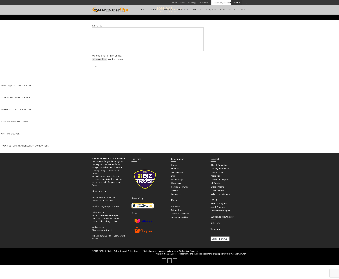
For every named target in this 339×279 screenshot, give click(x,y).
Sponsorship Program (220, 210)
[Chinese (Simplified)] (212, 235)
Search (236, 2)
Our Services (177, 172)
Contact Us (204, 2)
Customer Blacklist (179, 217)
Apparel (168, 9)
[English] (214, 235)
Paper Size (215, 175)
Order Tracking (217, 186)
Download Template (220, 179)
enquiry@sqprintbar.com (109, 206)
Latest (195, 9)
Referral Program (219, 203)
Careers (174, 190)
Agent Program (218, 207)
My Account (226, 9)
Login (242, 9)
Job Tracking (216, 183)
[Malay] (217, 235)
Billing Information (219, 165)
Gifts (142, 9)
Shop (173, 175)
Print (154, 9)
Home (174, 2)
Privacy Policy (177, 210)
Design (182, 9)
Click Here (215, 222)
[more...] (95, 185)
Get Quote (211, 9)
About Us (175, 168)
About (182, 2)
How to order (217, 172)
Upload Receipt (218, 190)
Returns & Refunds (179, 186)
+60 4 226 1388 (106, 200)
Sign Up (214, 199)
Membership (177, 179)
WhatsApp (192, 2)
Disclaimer (175, 206)
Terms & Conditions (180, 213)
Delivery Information (220, 168)
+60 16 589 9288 (107, 197)
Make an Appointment (220, 194)
